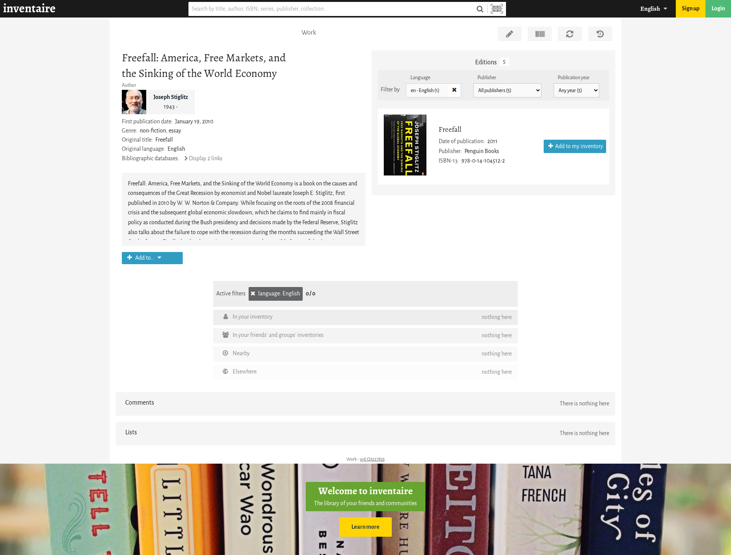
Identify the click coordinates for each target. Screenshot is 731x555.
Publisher (486, 77)
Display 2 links (205, 158)
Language (420, 77)
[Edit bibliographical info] (510, 34)
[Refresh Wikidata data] (570, 34)
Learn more (365, 527)
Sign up (690, 8)
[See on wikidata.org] (540, 34)
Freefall (450, 129)
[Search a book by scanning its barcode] (497, 9)
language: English (278, 293)
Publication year (574, 77)
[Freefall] (405, 145)
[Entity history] (600, 34)
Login (718, 8)
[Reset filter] (454, 90)
